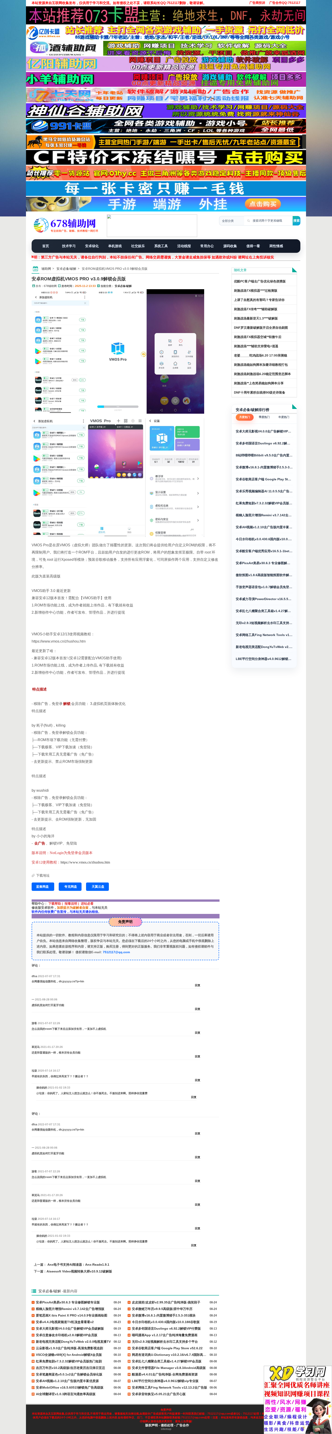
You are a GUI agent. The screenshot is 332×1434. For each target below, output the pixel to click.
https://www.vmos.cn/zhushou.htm (85, 862)
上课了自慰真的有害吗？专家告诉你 (259, 300)
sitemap (166, 1429)
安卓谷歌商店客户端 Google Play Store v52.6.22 (264, 479)
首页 (45, 246)
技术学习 (69, 246)
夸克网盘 (70, 886)
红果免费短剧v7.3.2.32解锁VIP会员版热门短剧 (264, 503)
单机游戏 (115, 246)
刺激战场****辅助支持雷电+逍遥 (256, 346)
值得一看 (253, 246)
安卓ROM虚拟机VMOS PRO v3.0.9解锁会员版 (79, 278)
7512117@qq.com (116, 952)
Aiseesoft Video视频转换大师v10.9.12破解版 (79, 1271)
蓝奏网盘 (43, 886)
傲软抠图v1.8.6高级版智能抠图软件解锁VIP (264, 575)
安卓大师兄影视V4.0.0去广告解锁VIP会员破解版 (264, 431)
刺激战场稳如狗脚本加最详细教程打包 (261, 364)
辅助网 (46, 268)
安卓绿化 (92, 246)
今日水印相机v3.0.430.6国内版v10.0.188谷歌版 (264, 539)
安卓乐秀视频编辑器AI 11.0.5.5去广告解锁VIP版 (264, 491)
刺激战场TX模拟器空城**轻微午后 (257, 337)
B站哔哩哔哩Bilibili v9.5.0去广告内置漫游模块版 (264, 455)
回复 (197, 985)
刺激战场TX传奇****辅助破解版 (255, 309)
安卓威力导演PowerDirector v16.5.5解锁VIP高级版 (264, 599)
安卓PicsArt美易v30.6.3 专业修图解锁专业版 (264, 563)
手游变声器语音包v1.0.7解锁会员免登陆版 (264, 587)
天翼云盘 (98, 886)
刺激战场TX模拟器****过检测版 (255, 290)
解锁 (66, 704)
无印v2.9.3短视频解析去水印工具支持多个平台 (264, 623)
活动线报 (184, 246)
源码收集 (230, 246)
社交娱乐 (138, 246)
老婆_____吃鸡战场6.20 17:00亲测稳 (260, 355)
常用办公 (207, 246)
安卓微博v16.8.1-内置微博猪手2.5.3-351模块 (264, 467)
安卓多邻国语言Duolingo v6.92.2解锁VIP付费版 (264, 443)
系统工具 (161, 246)
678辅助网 (50, 286)
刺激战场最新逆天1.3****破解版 (256, 318)
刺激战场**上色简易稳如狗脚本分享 (259, 383)
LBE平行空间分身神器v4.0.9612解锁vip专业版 (264, 659)
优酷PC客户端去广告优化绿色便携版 (260, 281)
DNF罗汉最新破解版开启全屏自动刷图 (261, 327)
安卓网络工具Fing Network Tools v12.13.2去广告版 (264, 635)
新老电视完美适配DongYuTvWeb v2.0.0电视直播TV (264, 647)
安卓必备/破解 (66, 268)
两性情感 (276, 246)
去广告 (39, 843)
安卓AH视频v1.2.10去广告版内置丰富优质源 (264, 527)
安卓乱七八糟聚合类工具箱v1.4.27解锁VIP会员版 (264, 611)
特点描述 (39, 689)
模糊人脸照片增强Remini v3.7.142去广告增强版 (264, 515)
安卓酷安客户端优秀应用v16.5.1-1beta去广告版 (264, 551)
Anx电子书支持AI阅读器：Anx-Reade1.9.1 (78, 1264)
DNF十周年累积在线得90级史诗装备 (259, 392)
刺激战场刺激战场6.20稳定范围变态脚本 (262, 374)
